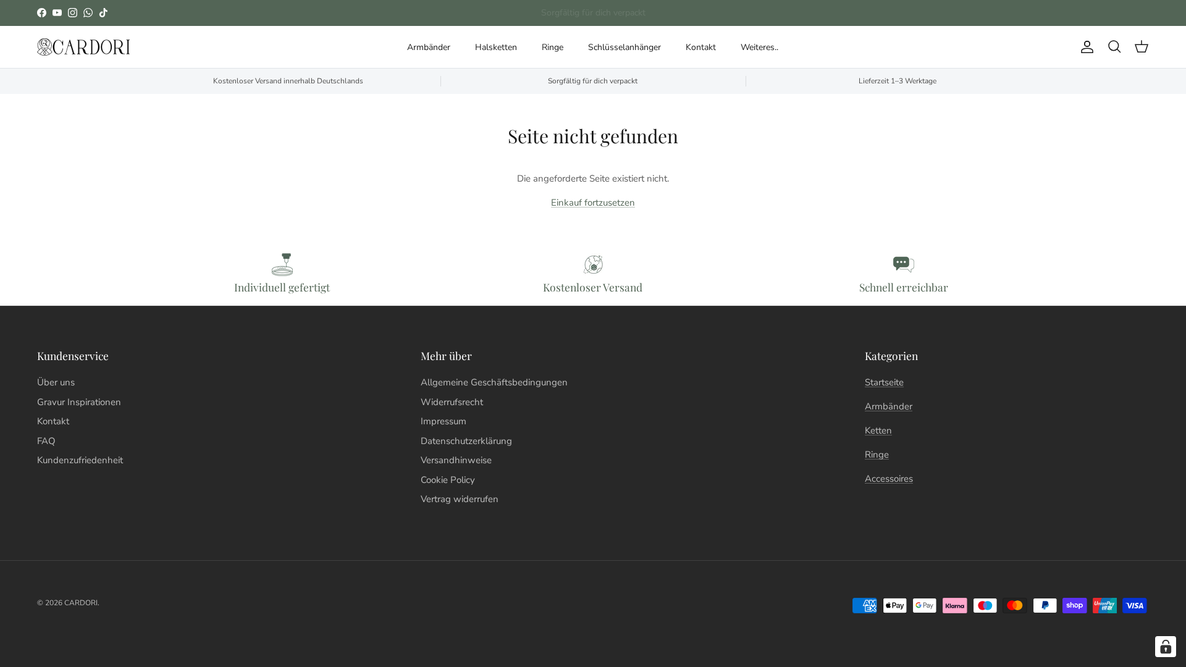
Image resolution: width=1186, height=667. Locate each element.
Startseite (884, 382)
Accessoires (889, 478)
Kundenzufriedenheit (80, 460)
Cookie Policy (448, 480)
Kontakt (701, 47)
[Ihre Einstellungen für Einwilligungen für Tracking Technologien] (1165, 646)
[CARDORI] (83, 47)
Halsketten (496, 47)
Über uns (56, 382)
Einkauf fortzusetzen (593, 202)
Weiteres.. (759, 47)
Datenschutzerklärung (466, 441)
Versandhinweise (456, 460)
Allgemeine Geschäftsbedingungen (494, 382)
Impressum (443, 421)
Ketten (878, 430)
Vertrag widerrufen (459, 499)
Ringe (552, 47)
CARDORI (81, 603)
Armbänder (428, 47)
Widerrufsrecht (452, 402)
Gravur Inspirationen (79, 402)
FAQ (46, 441)
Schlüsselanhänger (624, 47)
